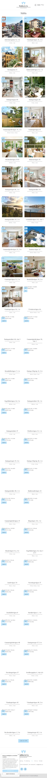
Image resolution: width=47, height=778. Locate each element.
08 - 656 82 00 (32, 764)
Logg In (35, 5)
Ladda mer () (23, 740)
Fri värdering (27, 761)
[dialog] (10, 765)
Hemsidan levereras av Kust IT (23, 775)
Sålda (32, 761)
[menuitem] (40, 5)
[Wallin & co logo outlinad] (23, 5)
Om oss (36, 761)
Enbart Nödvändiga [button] (10, 773)
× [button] (18, 754)
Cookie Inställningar (34, 775)
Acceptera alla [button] (10, 770)
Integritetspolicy (8, 768)
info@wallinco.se (39, 764)
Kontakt (40, 761)
